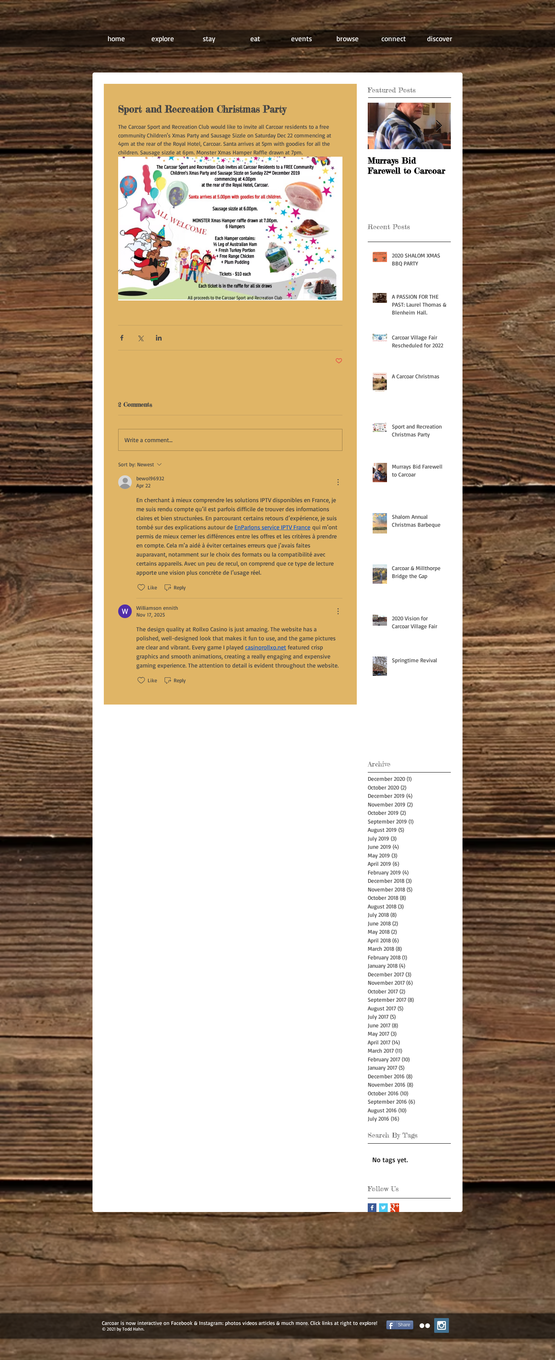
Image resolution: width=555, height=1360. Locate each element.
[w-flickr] (424, 1325)
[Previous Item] (379, 126)
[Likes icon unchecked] (141, 587)
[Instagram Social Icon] (441, 1325)
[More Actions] (337, 482)
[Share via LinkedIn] (158, 337)
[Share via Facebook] (121, 337)
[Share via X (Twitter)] (140, 337)
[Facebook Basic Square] (372, 1207)
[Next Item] (438, 126)
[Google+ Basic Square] (394, 1207)
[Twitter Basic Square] (383, 1207)
